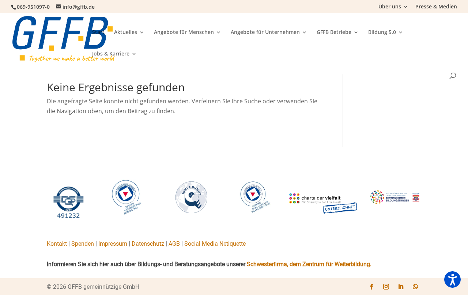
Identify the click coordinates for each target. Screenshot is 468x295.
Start (98, 32)
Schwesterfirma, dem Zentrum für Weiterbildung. (309, 264)
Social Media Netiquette (215, 243)
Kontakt (57, 243)
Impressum (112, 243)
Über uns (389, 7)
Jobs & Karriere (110, 54)
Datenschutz (148, 243)
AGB (174, 243)
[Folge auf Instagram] (386, 286)
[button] (452, 279)
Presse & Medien (436, 7)
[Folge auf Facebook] (371, 286)
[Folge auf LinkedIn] (401, 286)
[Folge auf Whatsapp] (415, 286)
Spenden (82, 243)
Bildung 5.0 (382, 32)
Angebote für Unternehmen (265, 32)
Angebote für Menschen (184, 32)
